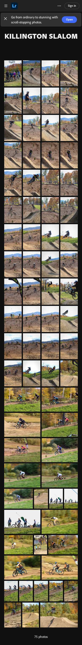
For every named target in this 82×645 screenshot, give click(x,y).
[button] (5, 19)
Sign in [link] (72, 6)
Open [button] (69, 19)
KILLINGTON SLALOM (41, 36)
